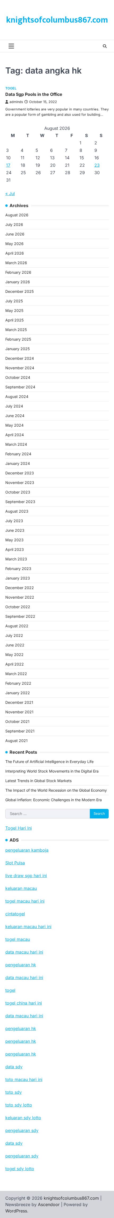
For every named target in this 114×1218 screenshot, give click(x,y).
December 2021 (19, 702)
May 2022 (14, 654)
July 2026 (14, 224)
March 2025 (16, 329)
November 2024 (19, 368)
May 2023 (14, 540)
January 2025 (17, 348)
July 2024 (14, 406)
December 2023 (19, 473)
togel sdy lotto (19, 1168)
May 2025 (14, 310)
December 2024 (19, 358)
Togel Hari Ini (18, 828)
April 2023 (14, 549)
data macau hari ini (24, 1015)
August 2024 (16, 396)
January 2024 (17, 463)
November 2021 (19, 712)
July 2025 (14, 301)
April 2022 (14, 664)
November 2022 (19, 597)
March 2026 (16, 262)
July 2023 (14, 520)
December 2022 (19, 587)
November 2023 (19, 482)
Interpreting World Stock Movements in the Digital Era (52, 771)
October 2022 (17, 606)
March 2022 (16, 673)
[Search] (105, 46)
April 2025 (14, 320)
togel (10, 88)
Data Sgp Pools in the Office (33, 94)
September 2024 (20, 387)
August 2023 (16, 511)
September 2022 (20, 616)
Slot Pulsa (15, 862)
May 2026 (14, 243)
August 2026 (16, 215)
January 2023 (17, 578)
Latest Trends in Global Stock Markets (38, 780)
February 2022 (18, 683)
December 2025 (19, 291)
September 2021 (19, 731)
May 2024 (14, 425)
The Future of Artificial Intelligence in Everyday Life (49, 761)
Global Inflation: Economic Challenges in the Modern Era (53, 799)
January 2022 (17, 693)
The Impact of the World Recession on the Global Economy (56, 790)
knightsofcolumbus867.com (57, 20)
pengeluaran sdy (21, 1156)
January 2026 (17, 282)
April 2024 (14, 434)
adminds (16, 102)
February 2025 (18, 339)
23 (97, 165)
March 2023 (16, 559)
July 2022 (14, 635)
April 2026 (14, 253)
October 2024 (17, 377)
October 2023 (17, 492)
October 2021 (17, 721)
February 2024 (18, 454)
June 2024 (14, 415)
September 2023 (20, 501)
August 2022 (16, 626)
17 (8, 165)
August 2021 (16, 740)
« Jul (10, 193)
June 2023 (14, 530)
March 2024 (16, 444)
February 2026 (18, 272)
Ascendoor (49, 1204)
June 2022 (14, 645)
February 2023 (18, 568)
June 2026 (14, 234)
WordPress (16, 1210)
